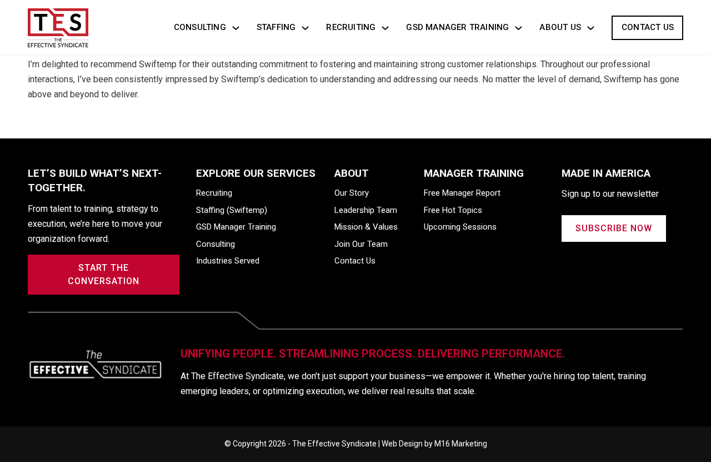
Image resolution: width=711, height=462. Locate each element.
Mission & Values (366, 227)
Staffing (276, 27)
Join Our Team (361, 244)
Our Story (351, 193)
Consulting (200, 27)
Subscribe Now (613, 228)
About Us (560, 27)
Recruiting (350, 27)
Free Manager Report (462, 193)
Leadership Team (365, 210)
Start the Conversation (103, 274)
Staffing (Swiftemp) (231, 210)
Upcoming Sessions (460, 227)
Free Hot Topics (453, 210)
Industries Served (227, 261)
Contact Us (648, 27)
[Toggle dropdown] (236, 28)
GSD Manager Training (457, 27)
